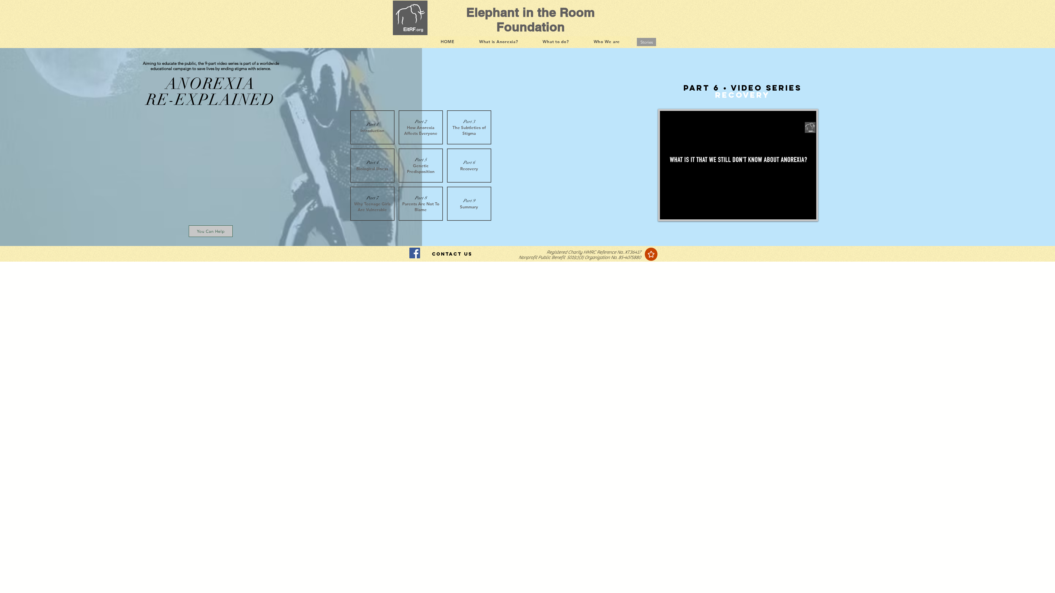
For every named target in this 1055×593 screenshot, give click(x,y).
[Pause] (667, 212)
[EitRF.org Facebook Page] (414, 253)
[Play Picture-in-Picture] (799, 212)
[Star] (651, 254)
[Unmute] (676, 212)
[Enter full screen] (808, 212)
